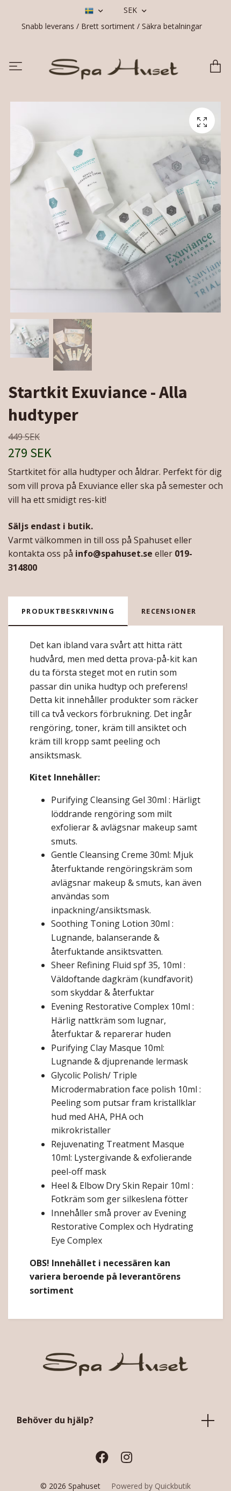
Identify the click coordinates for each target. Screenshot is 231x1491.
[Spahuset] (114, 68)
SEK (131, 10)
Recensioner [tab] (168, 615)
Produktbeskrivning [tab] (67, 615)
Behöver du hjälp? (55, 1424)
